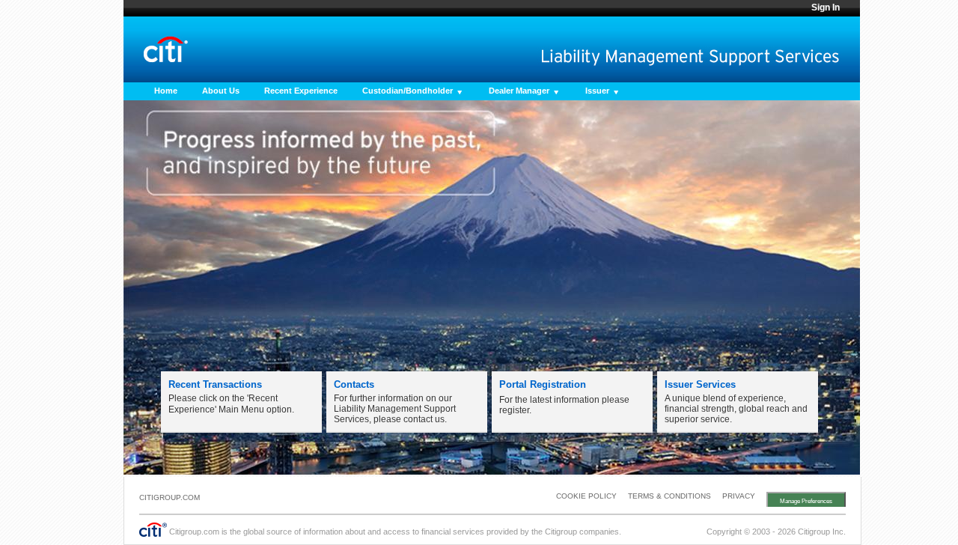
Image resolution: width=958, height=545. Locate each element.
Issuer (597, 90)
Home (165, 90)
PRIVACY (738, 496)
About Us (221, 90)
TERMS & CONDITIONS (669, 496)
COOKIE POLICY (586, 496)
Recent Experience (301, 90)
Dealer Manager (519, 90)
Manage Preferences (806, 501)
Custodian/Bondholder (407, 90)
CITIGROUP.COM (169, 497)
